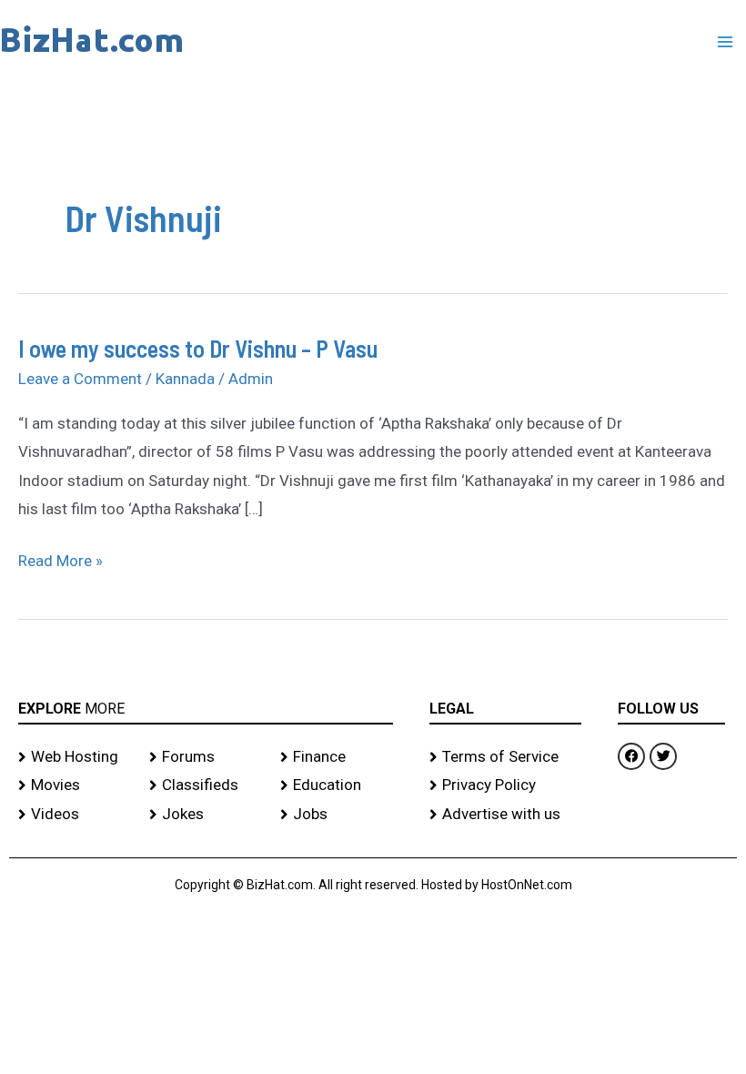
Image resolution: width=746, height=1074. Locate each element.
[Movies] (74, 785)
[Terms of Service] (505, 757)
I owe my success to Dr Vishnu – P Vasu (198, 348)
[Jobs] (336, 814)
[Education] (336, 785)
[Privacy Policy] (505, 785)
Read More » (60, 561)
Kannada (185, 379)
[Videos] (74, 814)
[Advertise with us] (505, 814)
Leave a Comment (80, 379)
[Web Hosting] (74, 757)
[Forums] (205, 757)
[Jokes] (205, 814)
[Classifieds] (205, 785)
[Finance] (336, 757)
